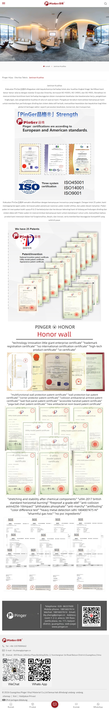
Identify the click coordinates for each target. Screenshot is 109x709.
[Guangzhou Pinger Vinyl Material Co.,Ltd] (54, 3)
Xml (15, 696)
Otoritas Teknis (21, 77)
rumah (47, 66)
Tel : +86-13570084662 (16, 646)
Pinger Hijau (7, 77)
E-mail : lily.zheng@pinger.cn (18, 650)
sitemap (6, 696)
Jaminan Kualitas (36, 77)
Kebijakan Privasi (27, 696)
